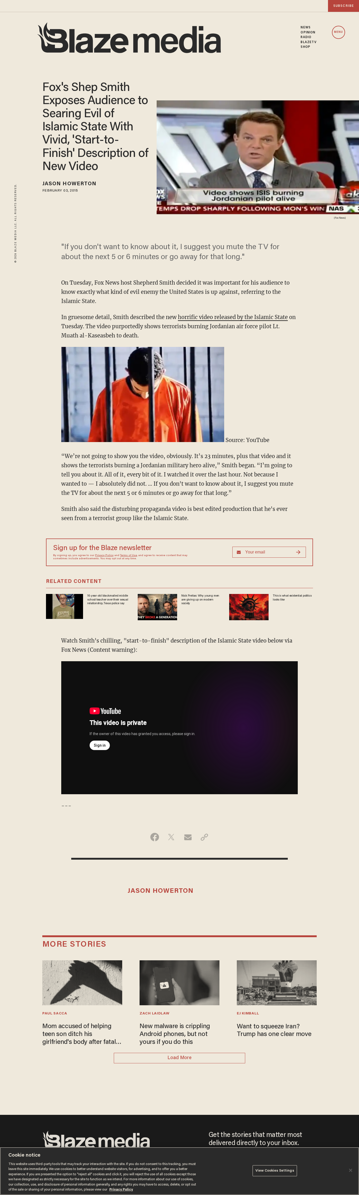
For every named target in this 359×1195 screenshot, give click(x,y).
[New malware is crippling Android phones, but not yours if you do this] (179, 982)
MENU (338, 32)
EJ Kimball (248, 1014)
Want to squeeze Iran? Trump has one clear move (274, 1031)
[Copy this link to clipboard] (204, 837)
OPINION (308, 32)
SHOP (305, 47)
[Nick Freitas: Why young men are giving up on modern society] (157, 606)
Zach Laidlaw (154, 1014)
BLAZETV (309, 42)
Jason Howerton (69, 184)
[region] (179, 1171)
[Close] (350, 1170)
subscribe (343, 6)
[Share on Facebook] (154, 837)
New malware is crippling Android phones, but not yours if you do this (175, 1034)
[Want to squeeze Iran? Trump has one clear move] (277, 982)
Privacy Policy (104, 555)
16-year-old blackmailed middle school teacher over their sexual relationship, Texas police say (107, 599)
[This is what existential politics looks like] (249, 606)
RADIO (306, 37)
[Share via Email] (187, 837)
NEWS (305, 27)
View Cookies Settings (274, 1170)
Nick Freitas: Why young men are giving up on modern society (200, 599)
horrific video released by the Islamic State (233, 317)
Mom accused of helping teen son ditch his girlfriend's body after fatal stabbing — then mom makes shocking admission (80, 1034)
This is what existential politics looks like (292, 597)
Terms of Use (128, 555)
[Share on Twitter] (171, 837)
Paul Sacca (54, 1014)
